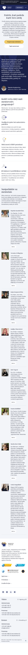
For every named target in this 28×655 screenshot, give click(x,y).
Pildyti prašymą (23, 2)
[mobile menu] (26, 7)
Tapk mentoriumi (14, 46)
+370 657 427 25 (6, 614)
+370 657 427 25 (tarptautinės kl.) (10, 635)
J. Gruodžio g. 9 (22, 620)
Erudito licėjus (5, 583)
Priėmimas (4, 580)
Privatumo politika (5, 641)
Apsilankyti (19, 7)
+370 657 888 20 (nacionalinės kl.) (10, 633)
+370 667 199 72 (6, 605)
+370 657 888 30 (6, 613)
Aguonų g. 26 (23, 599)
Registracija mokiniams (14, 42)
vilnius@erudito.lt (6, 607)
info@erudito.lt (5, 628)
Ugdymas (4, 576)
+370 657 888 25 (6, 626)
